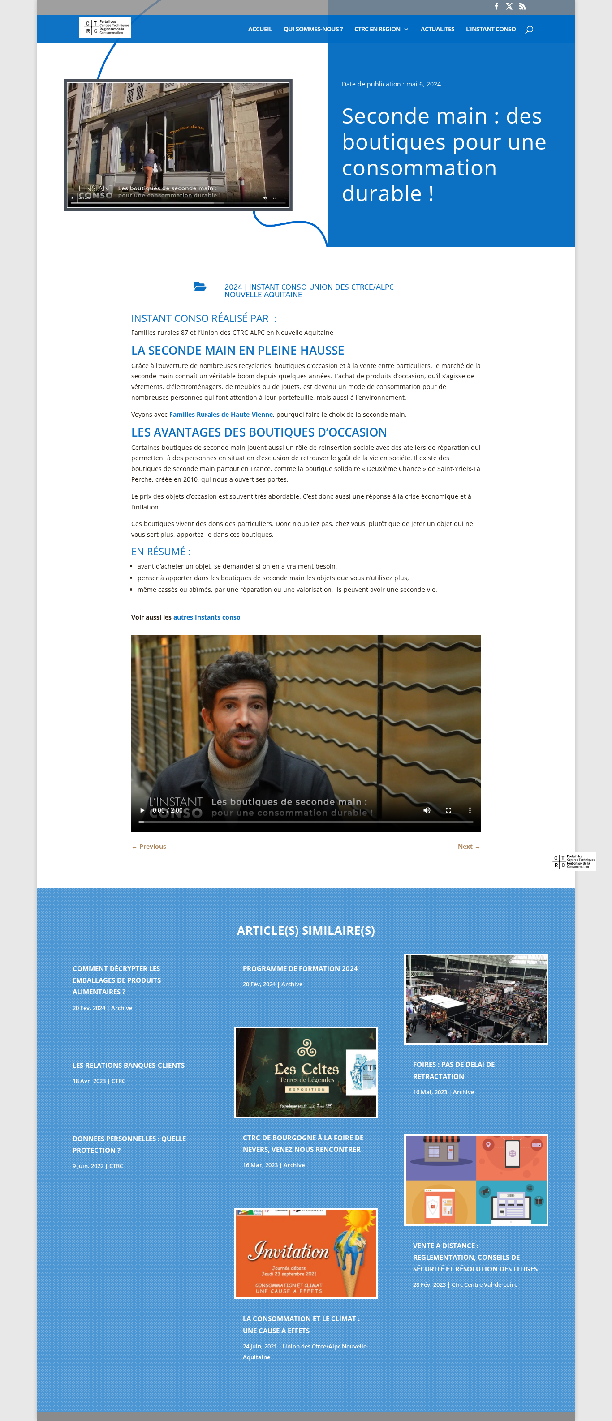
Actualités (437, 29)
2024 (233, 286)
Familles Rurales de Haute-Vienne (221, 414)
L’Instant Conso (491, 29)
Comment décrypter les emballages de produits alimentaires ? (117, 980)
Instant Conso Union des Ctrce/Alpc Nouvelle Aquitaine (309, 290)
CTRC (118, 1081)
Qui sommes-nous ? (313, 29)
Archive (121, 1008)
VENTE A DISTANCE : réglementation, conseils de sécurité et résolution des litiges (475, 1257)
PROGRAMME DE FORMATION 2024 (300, 968)
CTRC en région (377, 29)
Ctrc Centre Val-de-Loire (484, 1284)
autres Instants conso (207, 617)
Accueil (260, 29)
